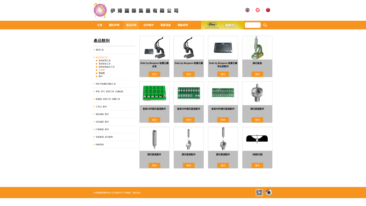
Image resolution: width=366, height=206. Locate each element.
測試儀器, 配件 (102, 114)
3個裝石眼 (257, 154)
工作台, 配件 (101, 106)
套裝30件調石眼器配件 (188, 109)
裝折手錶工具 (102, 57)
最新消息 (166, 25)
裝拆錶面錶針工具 (107, 67)
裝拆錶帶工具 (105, 60)
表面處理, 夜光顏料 (104, 137)
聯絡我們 (183, 25)
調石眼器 (257, 63)
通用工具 (100, 50)
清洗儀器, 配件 (102, 122)
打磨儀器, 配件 (102, 129)
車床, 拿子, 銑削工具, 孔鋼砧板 (109, 91)
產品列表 (131, 25)
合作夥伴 (148, 25)
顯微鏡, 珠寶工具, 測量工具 (108, 99)
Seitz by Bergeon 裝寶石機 (189, 63)
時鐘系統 (100, 144)
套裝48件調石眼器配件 (223, 109)
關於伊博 (114, 25)
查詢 (154, 74)
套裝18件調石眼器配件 (154, 109)
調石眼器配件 (257, 109)
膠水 (101, 76)
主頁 (99, 25)
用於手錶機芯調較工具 (106, 84)
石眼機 (102, 70)
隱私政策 (137, 193)
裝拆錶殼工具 (105, 64)
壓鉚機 (102, 73)
